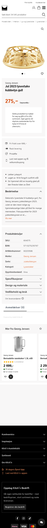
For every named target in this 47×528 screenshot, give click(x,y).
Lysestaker (40, 21)
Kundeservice (40, 2)
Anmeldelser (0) (15, 307)
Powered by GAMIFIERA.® (13, 317)
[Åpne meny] (43, 8)
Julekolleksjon (30, 261)
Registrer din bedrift (15, 507)
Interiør (16, 21)
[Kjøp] (11, 377)
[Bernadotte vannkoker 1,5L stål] (19, 344)
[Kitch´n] (4, 8)
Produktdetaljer (14, 234)
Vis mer (8, 218)
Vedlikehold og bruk (16, 292)
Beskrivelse (11, 191)
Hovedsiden (6, 21)
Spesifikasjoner (13, 279)
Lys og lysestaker (27, 21)
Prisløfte (13, 153)
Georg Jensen (11, 82)
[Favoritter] (5, 377)
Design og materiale (16, 285)
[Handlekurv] (38, 8)
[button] (42, 73)
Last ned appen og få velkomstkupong (18, 160)
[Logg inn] (33, 8)
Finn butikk (28, 2)
